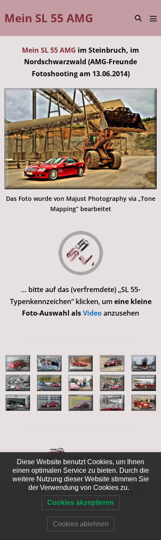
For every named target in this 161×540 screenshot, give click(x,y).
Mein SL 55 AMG (48, 18)
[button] (138, 18)
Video (93, 313)
